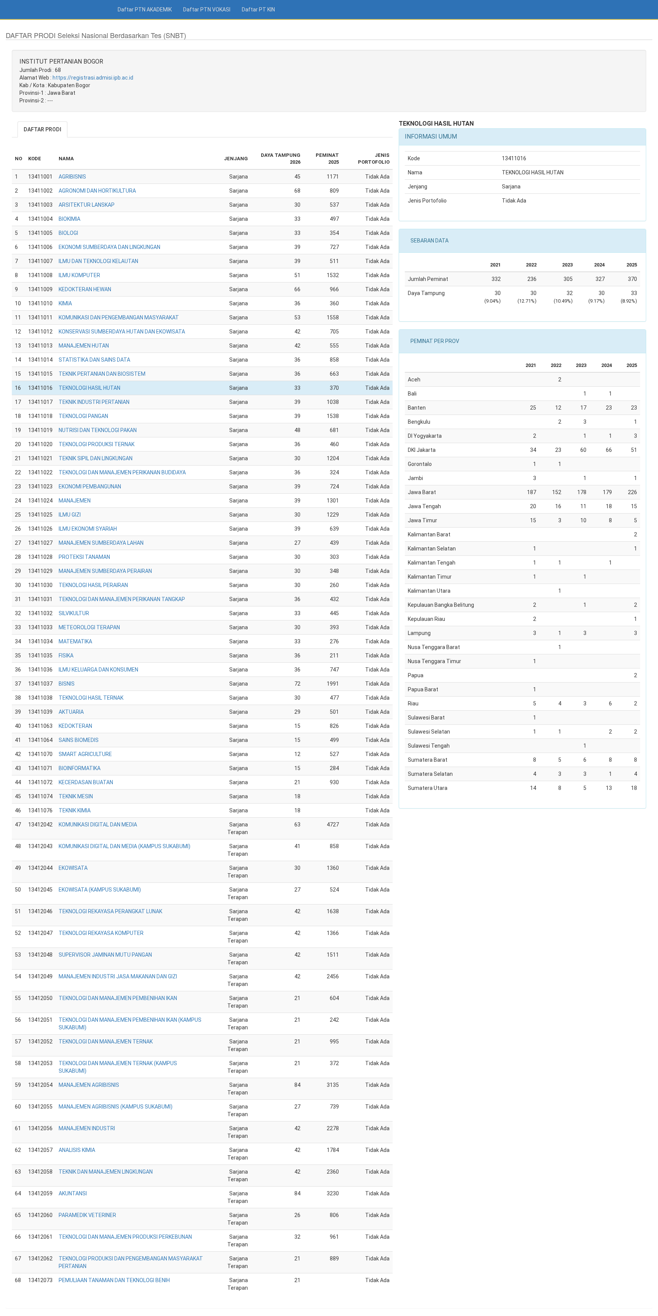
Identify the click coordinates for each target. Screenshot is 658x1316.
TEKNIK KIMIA (75, 810)
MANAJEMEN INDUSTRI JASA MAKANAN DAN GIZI (118, 976)
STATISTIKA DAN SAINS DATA (94, 360)
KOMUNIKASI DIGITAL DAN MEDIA (98, 825)
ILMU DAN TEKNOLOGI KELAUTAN (98, 261)
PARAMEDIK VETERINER (87, 1215)
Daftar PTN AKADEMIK (145, 9)
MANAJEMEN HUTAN (84, 346)
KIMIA (65, 303)
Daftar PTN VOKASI (206, 9)
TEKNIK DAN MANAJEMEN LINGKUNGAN (106, 1172)
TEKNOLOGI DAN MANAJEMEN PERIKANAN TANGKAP (122, 599)
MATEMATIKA (75, 641)
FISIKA (66, 655)
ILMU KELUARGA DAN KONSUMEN (98, 670)
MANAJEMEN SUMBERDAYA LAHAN (101, 543)
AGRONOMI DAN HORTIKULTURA (97, 191)
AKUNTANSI (73, 1193)
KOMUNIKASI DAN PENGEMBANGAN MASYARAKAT (119, 317)
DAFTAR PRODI (42, 129)
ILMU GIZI (70, 515)
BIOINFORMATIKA (80, 768)
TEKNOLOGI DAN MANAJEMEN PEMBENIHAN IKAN (118, 998)
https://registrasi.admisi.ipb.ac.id (93, 78)
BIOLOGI (68, 233)
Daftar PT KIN (258, 9)
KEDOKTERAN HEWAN (85, 289)
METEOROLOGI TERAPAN (89, 627)
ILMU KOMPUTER (79, 275)
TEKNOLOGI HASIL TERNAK (91, 698)
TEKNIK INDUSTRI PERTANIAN (94, 402)
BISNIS (67, 684)
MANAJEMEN (75, 501)
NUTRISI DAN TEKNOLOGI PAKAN (98, 430)
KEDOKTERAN (75, 726)
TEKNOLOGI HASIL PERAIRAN (93, 585)
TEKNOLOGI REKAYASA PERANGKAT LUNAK (110, 911)
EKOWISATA (73, 868)
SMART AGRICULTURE (85, 754)
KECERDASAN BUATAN (86, 782)
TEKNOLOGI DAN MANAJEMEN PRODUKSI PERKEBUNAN (125, 1237)
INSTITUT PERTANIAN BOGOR (61, 61)
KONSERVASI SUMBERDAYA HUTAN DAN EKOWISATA (122, 332)
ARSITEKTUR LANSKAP (87, 205)
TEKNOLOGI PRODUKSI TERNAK (96, 444)
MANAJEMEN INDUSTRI (87, 1128)
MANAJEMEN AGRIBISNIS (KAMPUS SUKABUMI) (115, 1107)
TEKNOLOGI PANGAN (83, 416)
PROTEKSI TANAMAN (84, 557)
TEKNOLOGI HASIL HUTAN (89, 388)
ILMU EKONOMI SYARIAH (88, 529)
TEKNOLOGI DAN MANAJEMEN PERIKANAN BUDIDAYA (122, 472)
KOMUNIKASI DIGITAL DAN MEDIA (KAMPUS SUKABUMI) (124, 846)
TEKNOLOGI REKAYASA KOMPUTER (101, 933)
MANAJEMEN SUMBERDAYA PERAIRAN (105, 571)
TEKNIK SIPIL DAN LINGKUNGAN (96, 458)
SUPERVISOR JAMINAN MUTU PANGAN (105, 955)
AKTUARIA (71, 712)
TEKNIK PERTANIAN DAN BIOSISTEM (102, 374)
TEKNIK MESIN (76, 796)
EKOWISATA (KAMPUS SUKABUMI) (100, 890)
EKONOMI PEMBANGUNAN (90, 486)
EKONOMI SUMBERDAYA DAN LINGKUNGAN (109, 247)
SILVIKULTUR (74, 613)
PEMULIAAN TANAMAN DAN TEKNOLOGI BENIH (114, 1280)
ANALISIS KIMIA (77, 1150)
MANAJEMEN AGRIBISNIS (89, 1085)
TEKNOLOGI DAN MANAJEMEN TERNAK (106, 1041)
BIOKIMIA (69, 219)
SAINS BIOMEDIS (79, 740)
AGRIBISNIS (72, 177)
